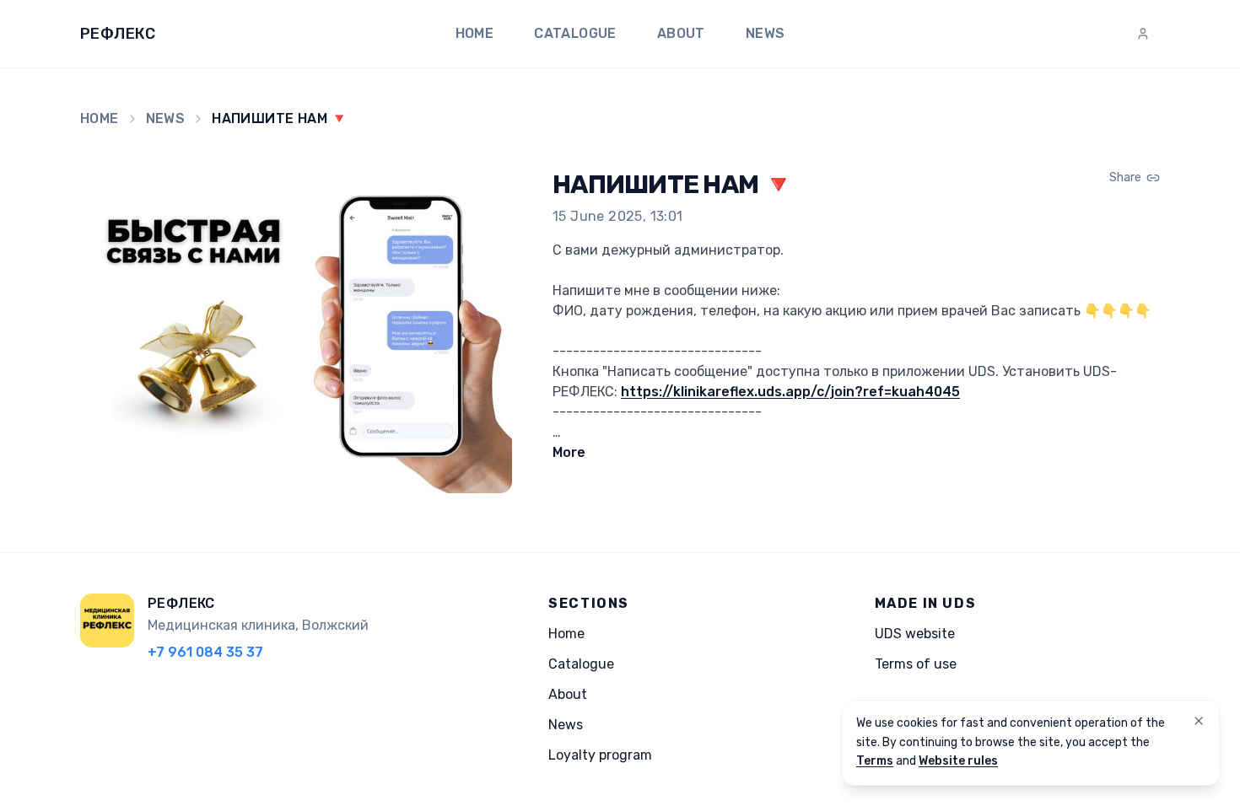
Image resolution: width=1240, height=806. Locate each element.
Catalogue (575, 33)
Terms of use (916, 664)
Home (475, 33)
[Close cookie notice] (1199, 721)
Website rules (958, 761)
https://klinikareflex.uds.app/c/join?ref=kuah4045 (790, 392)
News (765, 33)
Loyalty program (600, 755)
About (681, 33)
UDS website (915, 634)
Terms (874, 761)
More (569, 452)
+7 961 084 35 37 (205, 652)
